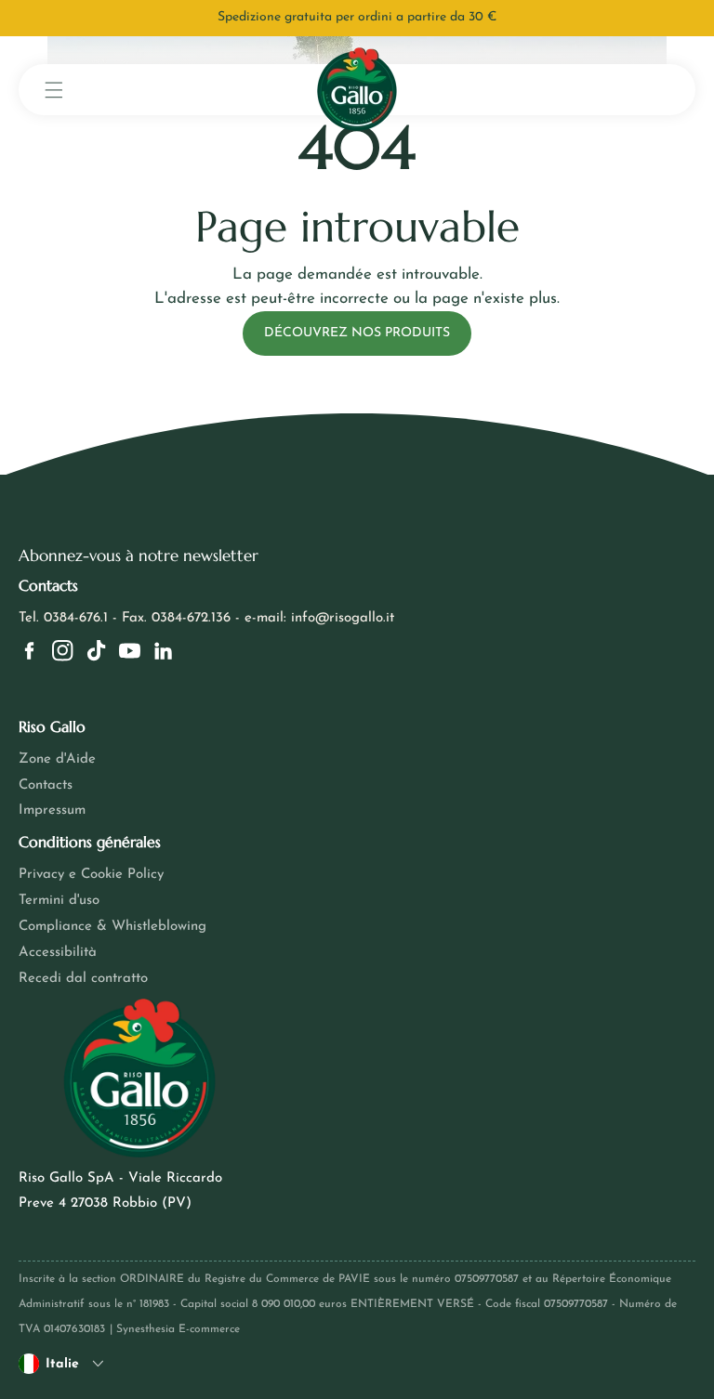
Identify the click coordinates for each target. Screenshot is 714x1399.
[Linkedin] (163, 650)
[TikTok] (96, 650)
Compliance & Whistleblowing (112, 927)
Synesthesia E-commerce (178, 1329)
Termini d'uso (59, 901)
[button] (54, 89)
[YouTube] (129, 650)
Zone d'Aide (57, 759)
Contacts (46, 785)
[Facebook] (29, 650)
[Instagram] (62, 650)
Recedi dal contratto (83, 979)
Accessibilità (58, 953)
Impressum (52, 810)
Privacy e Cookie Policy (91, 875)
